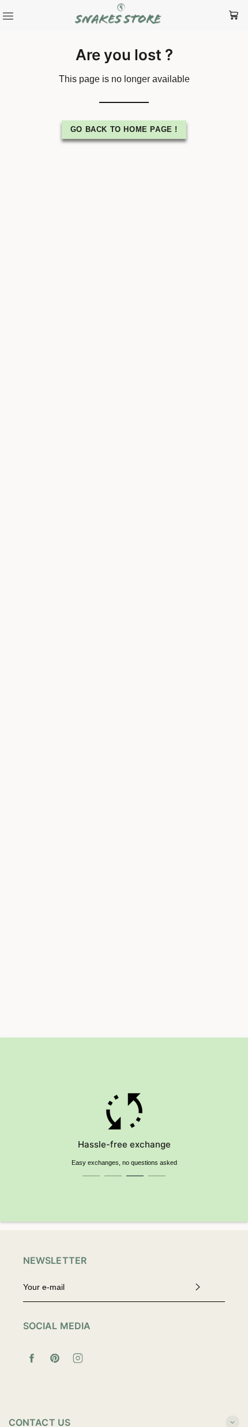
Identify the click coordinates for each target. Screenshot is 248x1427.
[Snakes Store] (118, 15)
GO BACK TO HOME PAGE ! (124, 129)
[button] (91, 1175)
